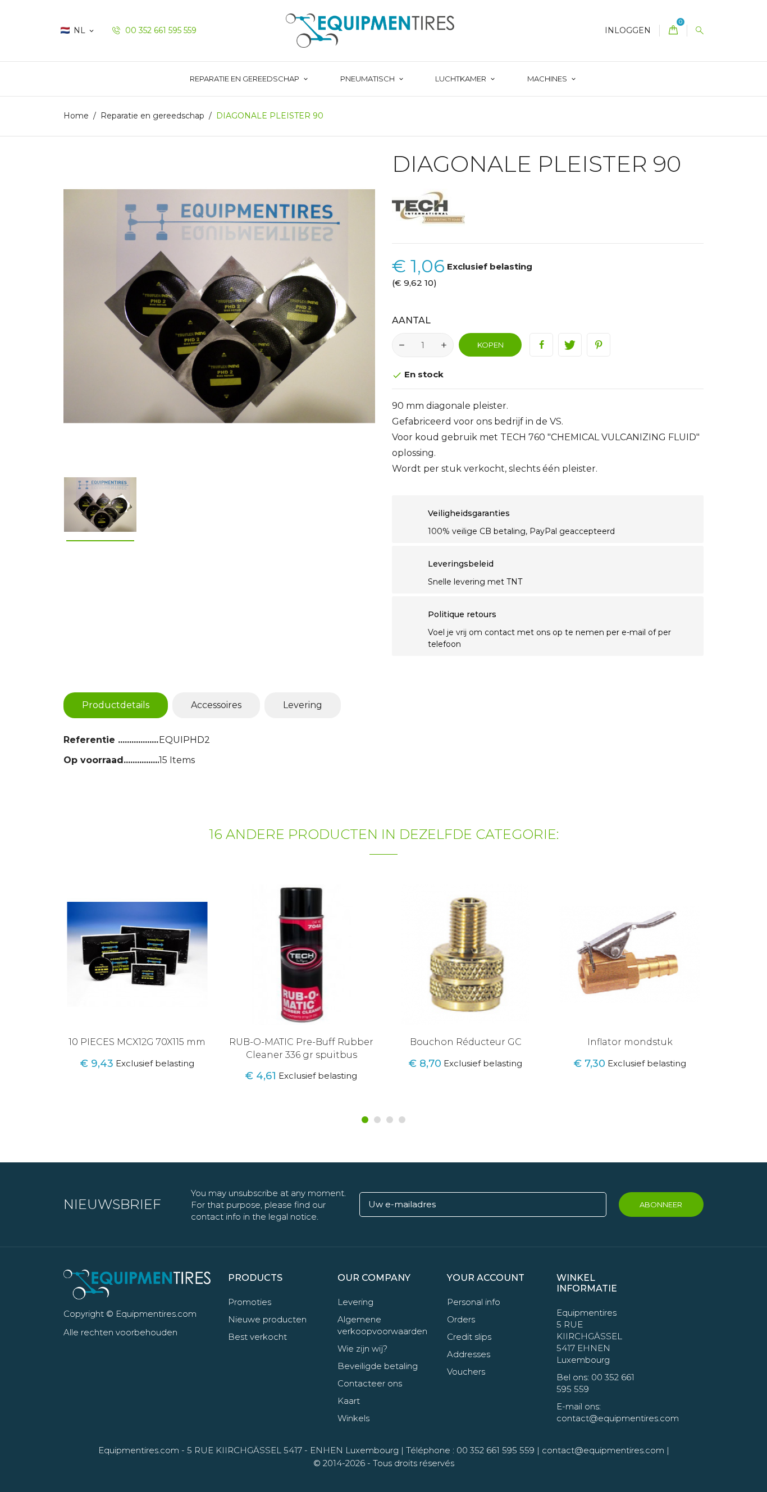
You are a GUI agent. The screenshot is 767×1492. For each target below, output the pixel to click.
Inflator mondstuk (630, 1042)
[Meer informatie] (174, 973)
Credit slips (469, 1336)
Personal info (473, 1302)
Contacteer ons (369, 1383)
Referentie (90, 739)
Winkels (353, 1418)
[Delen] (541, 345)
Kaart (348, 1400)
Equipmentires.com (138, 1450)
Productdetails (115, 705)
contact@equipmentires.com (603, 1450)
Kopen (490, 344)
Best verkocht (257, 1336)
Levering (302, 705)
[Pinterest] (598, 345)
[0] (673, 30)
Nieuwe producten (267, 1319)
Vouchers (466, 1371)
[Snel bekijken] (151, 973)
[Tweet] (570, 345)
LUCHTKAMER (461, 78)
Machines (548, 78)
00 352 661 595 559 (160, 30)
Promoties (249, 1302)
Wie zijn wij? (362, 1348)
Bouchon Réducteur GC (466, 1042)
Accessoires (216, 705)
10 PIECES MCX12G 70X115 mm (137, 1042)
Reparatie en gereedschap (245, 78)
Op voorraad (93, 760)
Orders (461, 1319)
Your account (485, 1277)
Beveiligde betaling (377, 1366)
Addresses (468, 1354)
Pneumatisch (368, 78)
